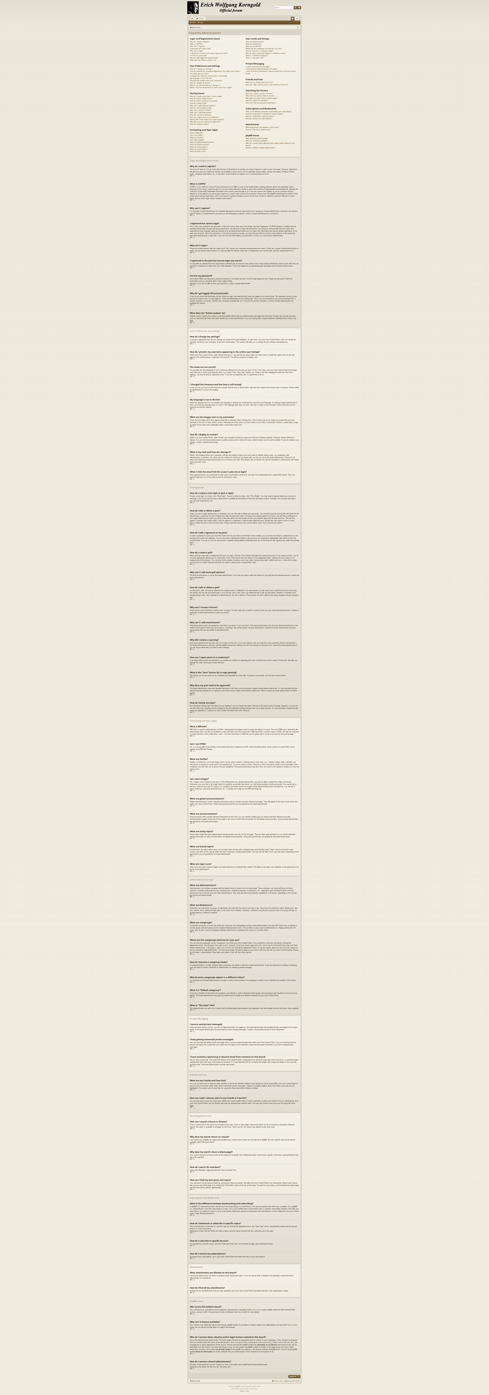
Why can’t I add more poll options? (202, 106)
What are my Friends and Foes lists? (259, 82)
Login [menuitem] (297, 19)
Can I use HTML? (196, 135)
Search (194, 22)
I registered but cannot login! (200, 49)
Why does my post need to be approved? (205, 122)
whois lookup (235, 1342)
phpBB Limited (251, 1310)
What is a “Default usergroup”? (257, 56)
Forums (201, 18)
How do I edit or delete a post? (201, 99)
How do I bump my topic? (199, 124)
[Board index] (225, 7)
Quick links (192, 19)
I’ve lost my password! (198, 56)
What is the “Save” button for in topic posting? (207, 119)
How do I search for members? (257, 100)
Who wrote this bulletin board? (257, 138)
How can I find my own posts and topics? (261, 103)
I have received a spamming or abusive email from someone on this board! (271, 72)
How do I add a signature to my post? (204, 101)
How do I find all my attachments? (258, 130)
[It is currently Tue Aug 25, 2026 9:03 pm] (298, 27)
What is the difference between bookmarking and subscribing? (268, 112)
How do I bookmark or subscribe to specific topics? (264, 114)
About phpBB (242, 1312)
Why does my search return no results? (260, 96)
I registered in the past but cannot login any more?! (208, 53)
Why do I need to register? (199, 42)
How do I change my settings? (201, 69)
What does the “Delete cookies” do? (203, 60)
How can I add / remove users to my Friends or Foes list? (267, 85)
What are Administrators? (255, 42)
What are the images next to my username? (206, 80)
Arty (237, 1388)
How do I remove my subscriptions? (259, 119)
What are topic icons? (198, 151)
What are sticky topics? (198, 147)
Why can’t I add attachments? (201, 112)
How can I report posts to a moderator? (204, 117)
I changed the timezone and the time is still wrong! (208, 76)
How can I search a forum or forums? (259, 93)
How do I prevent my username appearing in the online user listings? (215, 71)
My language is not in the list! (201, 78)
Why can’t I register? (197, 46)
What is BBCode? (196, 133)
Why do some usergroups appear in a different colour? (266, 53)
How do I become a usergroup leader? (260, 51)
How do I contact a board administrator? (260, 148)
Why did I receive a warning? (200, 115)
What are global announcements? (202, 142)
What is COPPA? (196, 44)
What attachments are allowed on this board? (262, 127)
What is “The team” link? (255, 58)
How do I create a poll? (198, 103)
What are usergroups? (254, 46)
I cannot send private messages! (258, 67)
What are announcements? (200, 144)
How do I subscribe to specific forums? (260, 116)
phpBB (201, 407)
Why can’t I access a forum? (200, 110)
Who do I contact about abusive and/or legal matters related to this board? (270, 144)
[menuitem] (293, 18)
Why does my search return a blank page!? (261, 98)
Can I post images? (197, 140)
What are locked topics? (199, 149)
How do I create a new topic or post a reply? (206, 96)
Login (201, 22)
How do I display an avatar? (200, 83)
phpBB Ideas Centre (289, 1325)
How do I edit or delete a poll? (201, 108)
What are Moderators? (254, 44)
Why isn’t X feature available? (257, 141)
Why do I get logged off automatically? (204, 58)
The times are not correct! (199, 74)
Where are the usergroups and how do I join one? (264, 49)
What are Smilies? (196, 138)
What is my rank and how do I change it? (205, 85)
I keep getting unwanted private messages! (261, 69)
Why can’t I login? (196, 51)
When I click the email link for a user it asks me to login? (211, 87)
